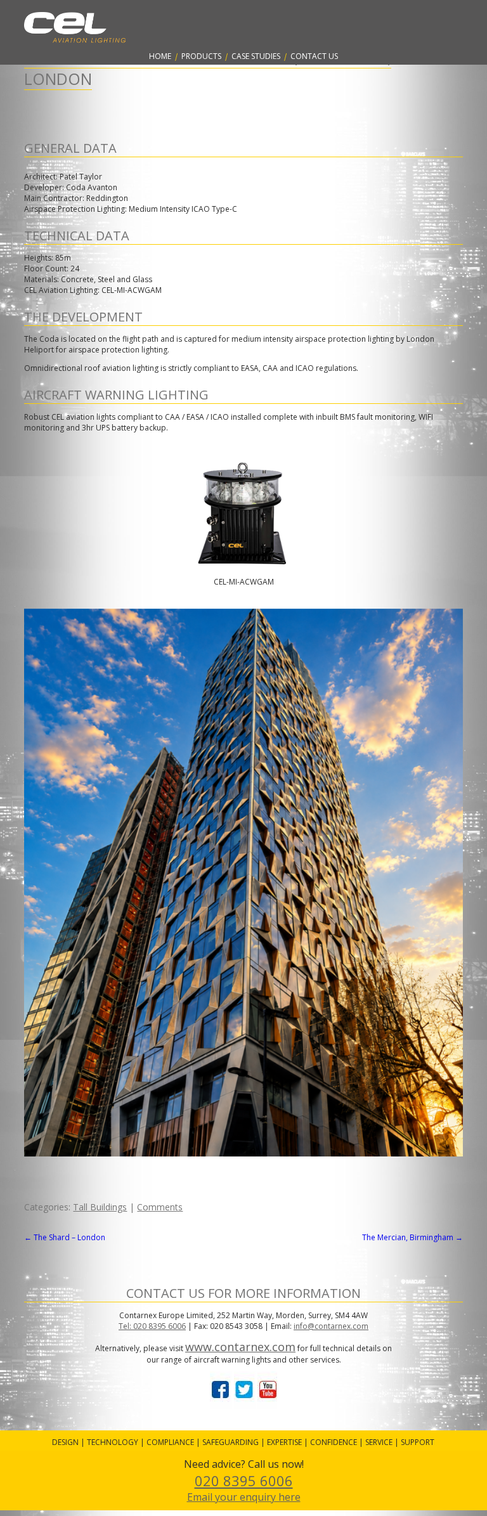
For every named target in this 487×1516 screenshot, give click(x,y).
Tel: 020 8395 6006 (152, 1326)
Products (201, 56)
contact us (314, 56)
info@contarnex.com (331, 1326)
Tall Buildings (100, 1207)
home (160, 56)
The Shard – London (64, 1237)
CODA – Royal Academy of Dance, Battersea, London (207, 67)
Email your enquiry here (244, 1497)
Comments (160, 1207)
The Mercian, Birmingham (412, 1237)
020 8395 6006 (244, 1480)
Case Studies (255, 56)
